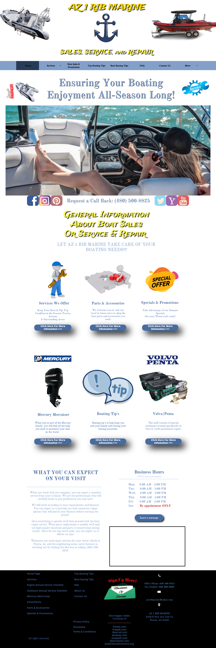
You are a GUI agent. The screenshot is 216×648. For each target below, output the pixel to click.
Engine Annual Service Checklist (45, 584)
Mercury (32, 596)
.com (170, 599)
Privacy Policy (81, 621)
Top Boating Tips (84, 573)
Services (31, 579)
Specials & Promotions (40, 613)
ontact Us (81, 596)
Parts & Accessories (38, 607)
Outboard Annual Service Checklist (47, 590)
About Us (79, 590)
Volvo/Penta (34, 602)
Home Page (33, 573)
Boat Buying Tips (84, 579)
